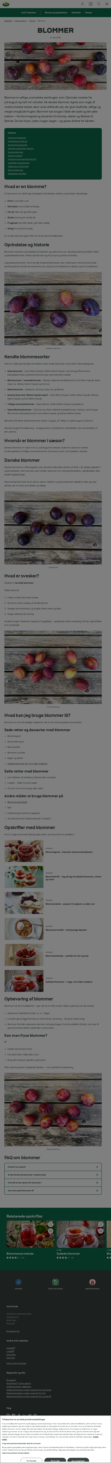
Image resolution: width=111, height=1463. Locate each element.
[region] (55, 1439)
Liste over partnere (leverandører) (15, 1453)
